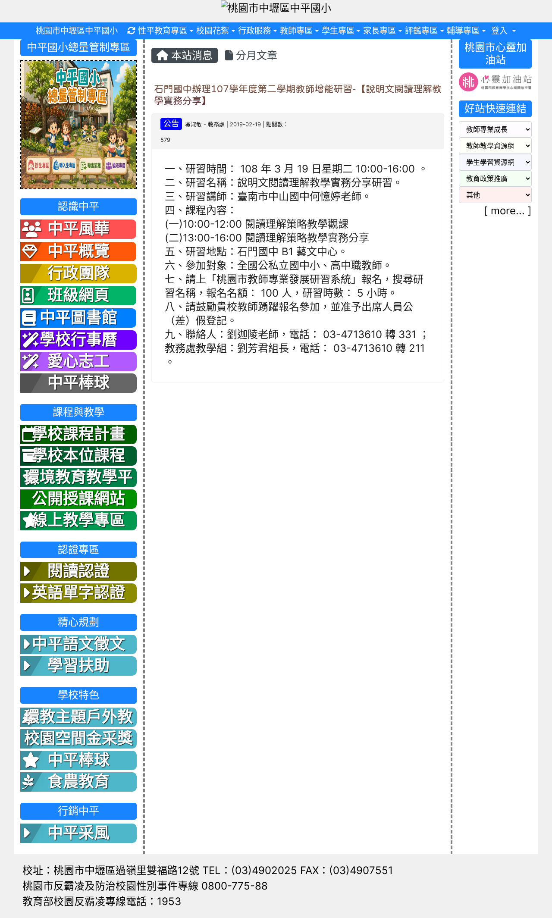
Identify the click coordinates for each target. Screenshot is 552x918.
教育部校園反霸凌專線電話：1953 (101, 901)
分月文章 (255, 55)
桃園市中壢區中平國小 (77, 30)
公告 (171, 123)
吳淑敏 (193, 124)
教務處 (216, 124)
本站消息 (190, 55)
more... (508, 210)
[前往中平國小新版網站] (78, 124)
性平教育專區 (162, 30)
